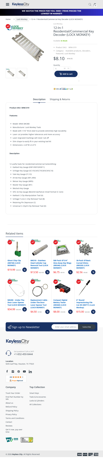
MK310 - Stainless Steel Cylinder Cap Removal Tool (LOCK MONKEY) (39, 264)
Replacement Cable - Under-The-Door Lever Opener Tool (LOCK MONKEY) (39, 304)
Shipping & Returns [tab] (60, 99)
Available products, (74, 51)
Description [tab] (39, 99)
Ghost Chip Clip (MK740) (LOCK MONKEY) (14, 263)
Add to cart (67, 74)
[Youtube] (24, 371)
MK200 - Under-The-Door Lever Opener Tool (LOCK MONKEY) (17, 302)
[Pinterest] (18, 371)
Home (8, 19)
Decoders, (86, 51)
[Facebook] (7, 371)
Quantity (56, 65)
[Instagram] (12, 371)
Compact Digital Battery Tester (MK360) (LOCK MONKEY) (60, 304)
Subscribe (87, 327)
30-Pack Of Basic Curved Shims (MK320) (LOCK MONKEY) (83, 264)
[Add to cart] (24, 270)
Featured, (60, 53)
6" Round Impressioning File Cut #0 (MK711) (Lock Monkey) (85, 304)
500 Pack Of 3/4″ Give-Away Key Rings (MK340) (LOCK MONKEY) (62, 264)
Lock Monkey (22, 19)
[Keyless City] (21, 4)
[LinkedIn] (30, 372)
